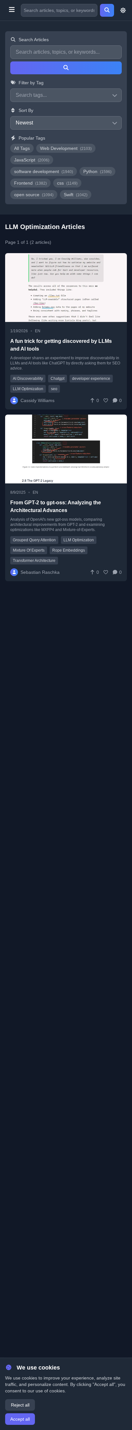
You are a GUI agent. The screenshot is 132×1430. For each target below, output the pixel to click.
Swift (75, 194)
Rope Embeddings (68, 550)
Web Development (66, 148)
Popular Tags (32, 138)
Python (97, 171)
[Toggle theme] (123, 10)
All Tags (22, 148)
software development (43, 171)
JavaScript (31, 159)
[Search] (107, 10)
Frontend (30, 183)
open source (34, 194)
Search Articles (34, 39)
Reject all (20, 1404)
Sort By (26, 110)
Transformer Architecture (34, 560)
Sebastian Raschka (40, 572)
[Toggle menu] (12, 10)
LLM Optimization (28, 389)
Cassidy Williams (37, 400)
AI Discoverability (28, 378)
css (67, 183)
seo (54, 389)
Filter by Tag (31, 82)
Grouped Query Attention (34, 540)
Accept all (20, 1419)
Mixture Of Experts (29, 550)
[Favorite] (106, 400)
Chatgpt (57, 378)
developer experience (91, 378)
